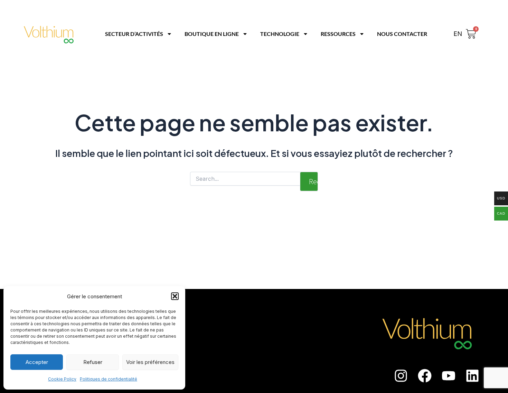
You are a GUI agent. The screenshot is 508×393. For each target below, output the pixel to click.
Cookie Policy (62, 379)
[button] (174, 296)
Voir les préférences (150, 362)
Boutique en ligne (212, 33)
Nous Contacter (402, 33)
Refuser (92, 362)
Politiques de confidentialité (108, 379)
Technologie (279, 33)
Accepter (37, 362)
